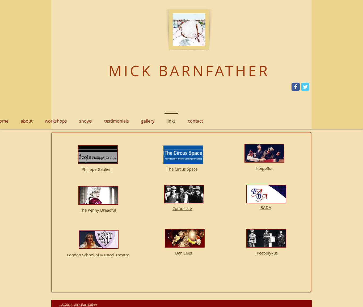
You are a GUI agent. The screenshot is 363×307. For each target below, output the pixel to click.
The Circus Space (182, 169)
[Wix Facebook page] (296, 87)
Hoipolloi (264, 168)
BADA (265, 207)
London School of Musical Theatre (98, 254)
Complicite (182, 208)
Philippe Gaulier (96, 169)
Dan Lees (183, 253)
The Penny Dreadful (98, 210)
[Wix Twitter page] (305, 87)
